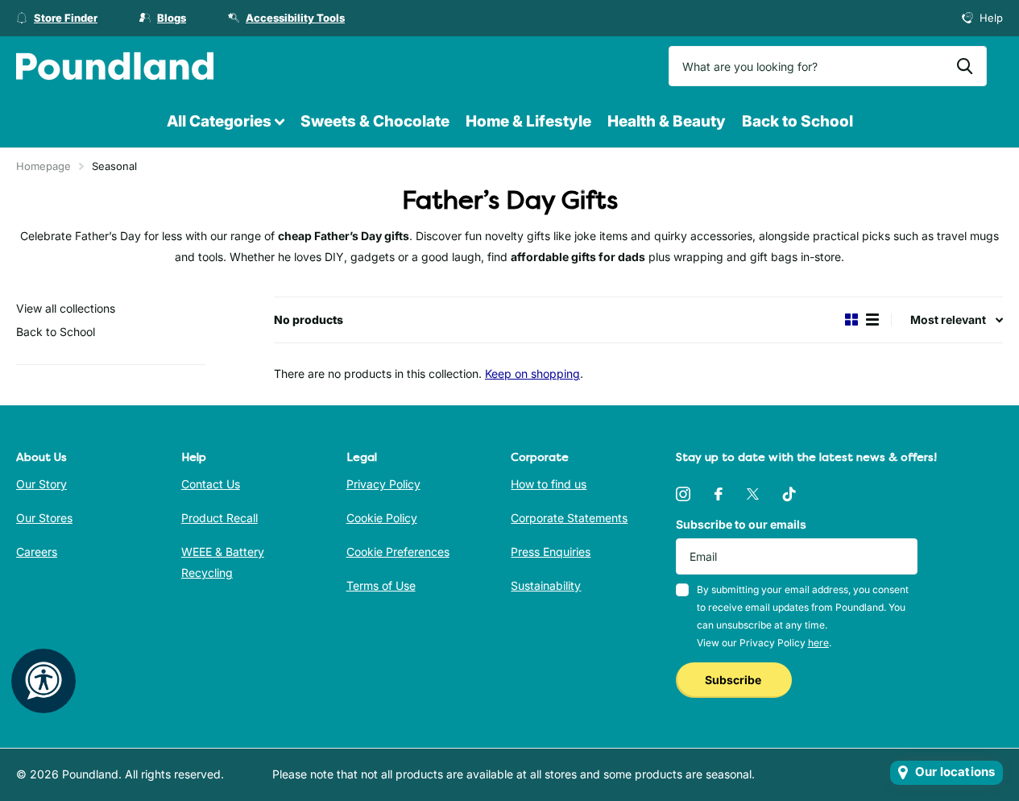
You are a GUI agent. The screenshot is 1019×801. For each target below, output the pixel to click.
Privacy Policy (383, 484)
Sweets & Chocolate (374, 121)
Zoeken (964, 66)
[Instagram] (683, 494)
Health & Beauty (666, 121)
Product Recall (219, 518)
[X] (753, 494)
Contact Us (210, 484)
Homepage (43, 166)
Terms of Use (381, 585)
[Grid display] (851, 319)
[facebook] (719, 494)
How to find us (548, 484)
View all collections (65, 308)
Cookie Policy (381, 518)
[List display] (872, 319)
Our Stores (44, 518)
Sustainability (546, 585)
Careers (36, 551)
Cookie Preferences (397, 551)
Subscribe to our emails (741, 524)
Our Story (41, 484)
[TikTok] (789, 494)
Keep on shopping (532, 373)
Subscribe (734, 680)
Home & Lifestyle (528, 121)
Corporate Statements (569, 518)
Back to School (797, 121)
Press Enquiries (550, 551)
